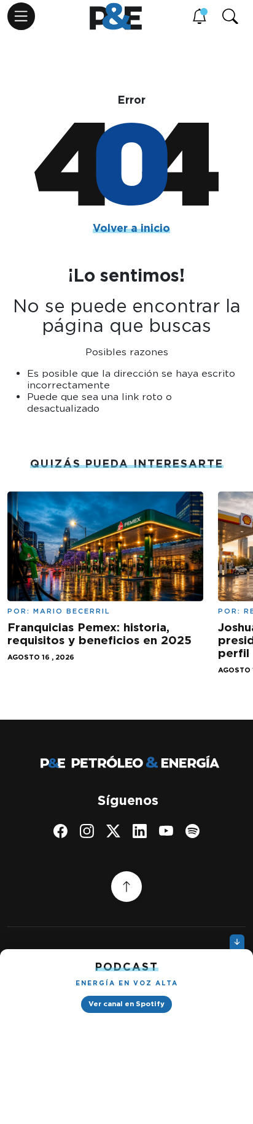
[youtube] (166, 831)
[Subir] (126, 886)
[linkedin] (139, 831)
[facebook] (60, 831)
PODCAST (126, 966)
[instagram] (87, 831)
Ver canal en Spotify (126, 1003)
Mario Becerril (72, 611)
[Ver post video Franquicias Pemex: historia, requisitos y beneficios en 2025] (105, 545)
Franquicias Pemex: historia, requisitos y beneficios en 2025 (99, 633)
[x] (113, 831)
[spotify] (192, 831)
